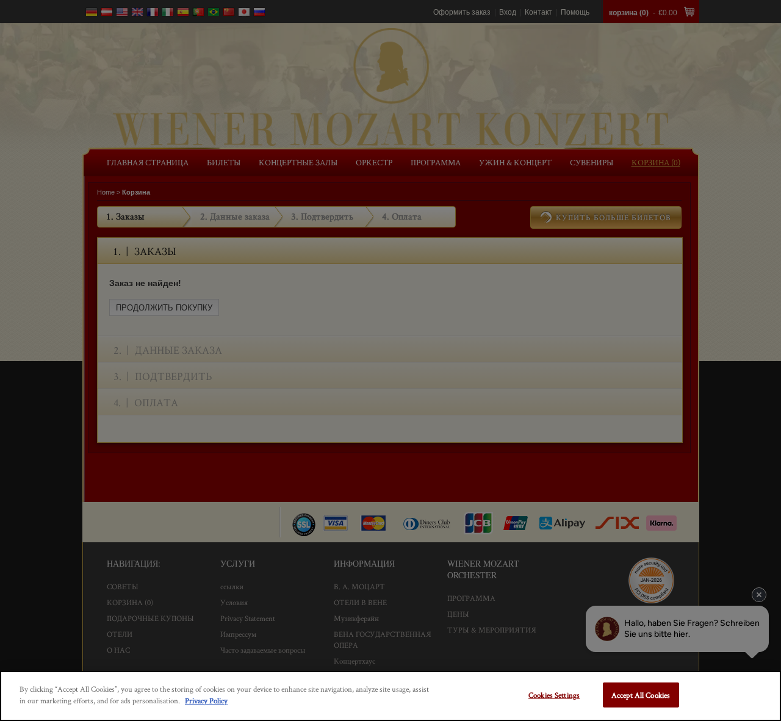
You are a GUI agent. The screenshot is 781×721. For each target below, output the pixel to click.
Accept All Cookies (640, 695)
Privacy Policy (206, 700)
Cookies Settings (554, 695)
